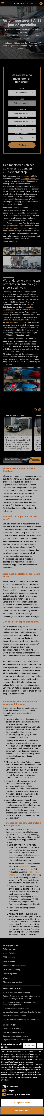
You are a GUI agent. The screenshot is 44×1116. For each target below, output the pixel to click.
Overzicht (31, 1045)
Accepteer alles (22, 1110)
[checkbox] (9, 1086)
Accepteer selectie (22, 1102)
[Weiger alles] (40, 1045)
